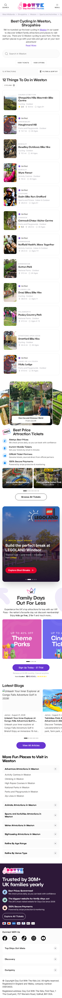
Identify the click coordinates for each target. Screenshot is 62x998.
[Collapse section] (55, 769)
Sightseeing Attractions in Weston (22, 834)
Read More (31, 45)
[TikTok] (24, 939)
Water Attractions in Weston (19, 825)
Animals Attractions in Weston (20, 805)
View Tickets (23, 63)
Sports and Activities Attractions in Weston (23, 815)
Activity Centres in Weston (18, 774)
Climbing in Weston (14, 779)
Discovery (10, 959)
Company (10, 970)
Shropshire (22, 14)
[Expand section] (55, 805)
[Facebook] (4, 939)
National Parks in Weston (17, 787)
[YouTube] (43, 939)
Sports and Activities (48, 14)
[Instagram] (33, 939)
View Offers (39, 63)
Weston (33, 14)
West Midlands (8, 14)
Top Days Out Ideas (15, 948)
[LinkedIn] (14, 939)
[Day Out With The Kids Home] (31, 6)
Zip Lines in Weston (14, 796)
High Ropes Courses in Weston (20, 783)
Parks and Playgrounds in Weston (21, 791)
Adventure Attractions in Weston (22, 769)
